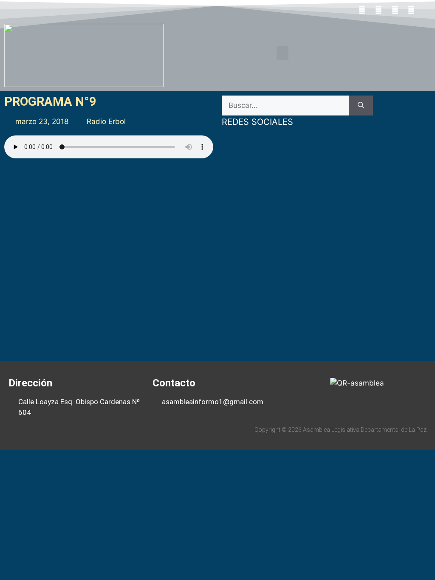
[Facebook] (362, 9)
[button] (282, 53)
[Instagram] (411, 9)
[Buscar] (361, 106)
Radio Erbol (106, 121)
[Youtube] (395, 9)
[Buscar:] (285, 106)
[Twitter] (378, 9)
